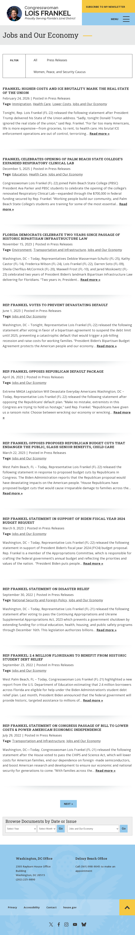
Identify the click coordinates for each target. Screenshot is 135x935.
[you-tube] (75, 924)
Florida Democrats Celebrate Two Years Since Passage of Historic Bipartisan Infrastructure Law (61, 236)
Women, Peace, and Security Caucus (60, 72)
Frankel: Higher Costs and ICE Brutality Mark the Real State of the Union (66, 90)
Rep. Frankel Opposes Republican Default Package (53, 371)
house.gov (69, 907)
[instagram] (66, 924)
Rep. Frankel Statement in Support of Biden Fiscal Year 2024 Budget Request (64, 520)
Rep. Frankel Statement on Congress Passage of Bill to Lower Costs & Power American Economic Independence (65, 727)
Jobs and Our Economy (90, 104)
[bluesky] (84, 924)
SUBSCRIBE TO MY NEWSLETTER (105, 6)
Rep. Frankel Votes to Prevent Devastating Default (55, 305)
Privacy (12, 907)
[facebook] (59, 924)
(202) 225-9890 (25, 879)
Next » (68, 803)
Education (19, 174)
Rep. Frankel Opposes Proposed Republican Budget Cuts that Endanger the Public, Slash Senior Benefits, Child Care (64, 445)
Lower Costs (61, 104)
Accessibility (32, 907)
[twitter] (51, 924)
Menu (120, 21)
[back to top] (127, 907)
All (35, 60)
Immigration (21, 104)
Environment (22, 250)
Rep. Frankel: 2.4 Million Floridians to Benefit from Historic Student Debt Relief (64, 657)
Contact (51, 907)
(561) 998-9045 (90, 866)
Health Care (42, 104)
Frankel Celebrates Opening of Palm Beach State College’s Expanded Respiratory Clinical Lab (63, 161)
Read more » (99, 133)
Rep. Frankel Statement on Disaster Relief (46, 589)
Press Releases (57, 60)
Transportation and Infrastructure (59, 250)
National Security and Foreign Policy (39, 600)
